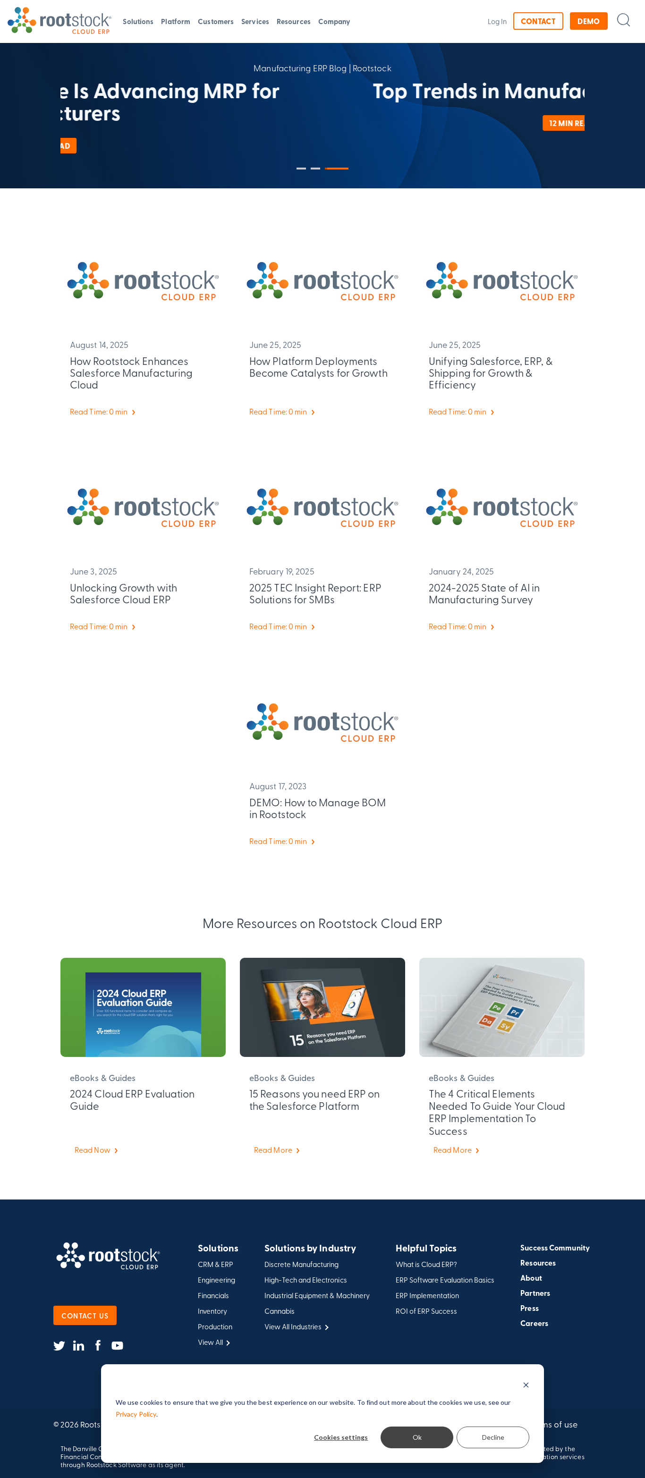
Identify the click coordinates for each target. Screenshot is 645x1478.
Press (529, 1308)
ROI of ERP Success (426, 1311)
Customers (216, 21)
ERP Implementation (427, 1295)
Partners (535, 1293)
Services (255, 21)
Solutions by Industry (310, 1248)
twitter (59, 1346)
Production (215, 1326)
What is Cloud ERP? (426, 1264)
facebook (98, 1346)
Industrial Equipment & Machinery (317, 1295)
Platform (175, 21)
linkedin (79, 1346)
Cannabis (279, 1311)
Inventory (212, 1311)
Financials (213, 1295)
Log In (497, 21)
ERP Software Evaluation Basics (445, 1279)
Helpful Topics (426, 1248)
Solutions (138, 21)
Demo (588, 21)
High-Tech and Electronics (305, 1279)
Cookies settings (341, 1437)
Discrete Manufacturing (301, 1264)
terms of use (554, 1424)
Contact (538, 21)
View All (210, 1342)
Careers (534, 1323)
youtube (117, 1346)
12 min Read (322, 123)
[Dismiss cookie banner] (526, 1385)
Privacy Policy (136, 1414)
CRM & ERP (215, 1264)
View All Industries (293, 1326)
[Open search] (623, 19)
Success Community (555, 1247)
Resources (294, 21)
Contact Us (85, 1315)
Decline (493, 1437)
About (531, 1278)
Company (334, 21)
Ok (417, 1437)
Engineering (216, 1279)
